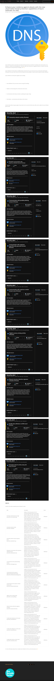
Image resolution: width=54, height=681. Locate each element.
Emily (7, 12)
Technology (27, 12)
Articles (31, 1)
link (23, 67)
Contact (35, 1)
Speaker (26, 1)
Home (18, 1)
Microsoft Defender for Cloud (19, 12)
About (21, 1)
